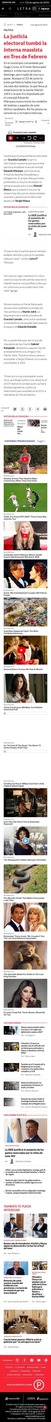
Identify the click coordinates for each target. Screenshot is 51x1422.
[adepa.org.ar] (31, 1398)
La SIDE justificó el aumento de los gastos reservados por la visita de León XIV (24, 1152)
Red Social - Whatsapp (46, 1360)
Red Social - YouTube (39, 1360)
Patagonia (27, 1375)
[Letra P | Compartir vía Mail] (45, 409)
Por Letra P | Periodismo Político (9, 121)
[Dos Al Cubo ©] (13, 1399)
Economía (20, 1367)
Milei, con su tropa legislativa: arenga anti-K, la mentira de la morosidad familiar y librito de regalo (26, 1172)
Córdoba (36, 1371)
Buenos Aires (33, 1367)
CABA (43, 1367)
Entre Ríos (25, 1371)
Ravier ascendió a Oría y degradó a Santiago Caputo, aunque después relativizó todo (25, 1191)
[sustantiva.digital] (42, 1399)
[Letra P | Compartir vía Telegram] (37, 409)
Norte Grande (14, 1375)
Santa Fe (14, 1371)
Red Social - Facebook (24, 1360)
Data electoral (23, 15)
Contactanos (7, 1360)
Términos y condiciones (16, 1418)
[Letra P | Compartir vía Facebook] (30, 409)
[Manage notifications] (45, 1407)
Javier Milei (24, 2)
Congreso (39, 1375)
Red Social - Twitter (17, 1360)
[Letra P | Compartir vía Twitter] (22, 409)
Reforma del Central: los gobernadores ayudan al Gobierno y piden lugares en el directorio (24, 1182)
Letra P (10, 24)
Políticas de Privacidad (36, 1418)
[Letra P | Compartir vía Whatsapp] (15, 409)
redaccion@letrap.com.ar (35, 1416)
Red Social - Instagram (32, 1360)
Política (20, 24)
